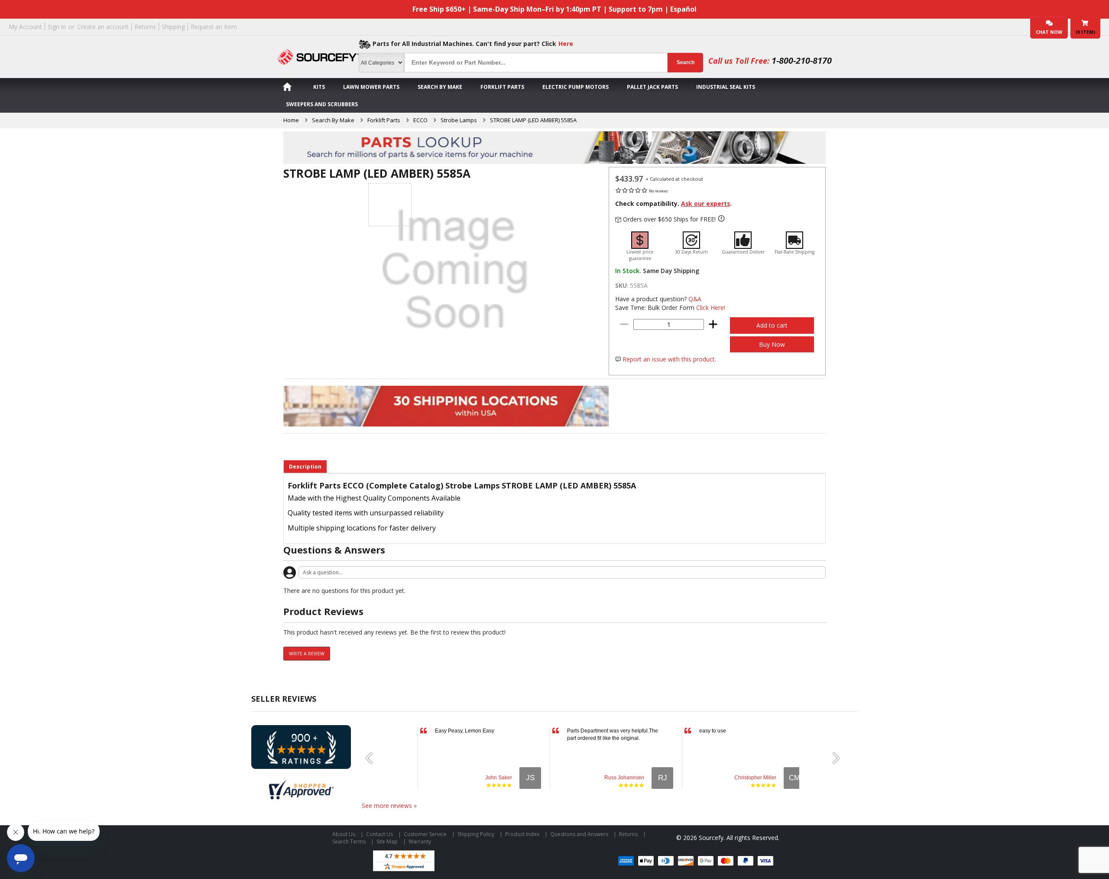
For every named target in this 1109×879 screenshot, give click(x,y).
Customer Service (425, 834)
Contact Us (379, 834)
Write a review (306, 654)
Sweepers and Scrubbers (322, 104)
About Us (343, 834)
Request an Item (214, 27)
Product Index (522, 834)
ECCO (420, 120)
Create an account (103, 27)
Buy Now (772, 344)
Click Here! (710, 307)
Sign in (57, 27)
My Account (25, 27)
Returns (145, 27)
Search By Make (440, 87)
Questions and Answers (579, 834)
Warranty (420, 841)
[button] (372, 758)
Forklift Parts (502, 87)
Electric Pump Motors (575, 87)
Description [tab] (305, 466)
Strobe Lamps (459, 120)
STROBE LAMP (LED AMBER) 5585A (533, 120)
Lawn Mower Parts (371, 87)
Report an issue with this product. (669, 359)
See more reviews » (389, 805)
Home (291, 120)
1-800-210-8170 (802, 60)
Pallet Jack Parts (652, 87)
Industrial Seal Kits (725, 87)
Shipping (173, 27)
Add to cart (772, 325)
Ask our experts (705, 203)
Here (565, 43)
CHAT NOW (1049, 32)
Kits (319, 87)
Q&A (694, 299)
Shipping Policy (475, 834)
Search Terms (349, 841)
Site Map (387, 841)
